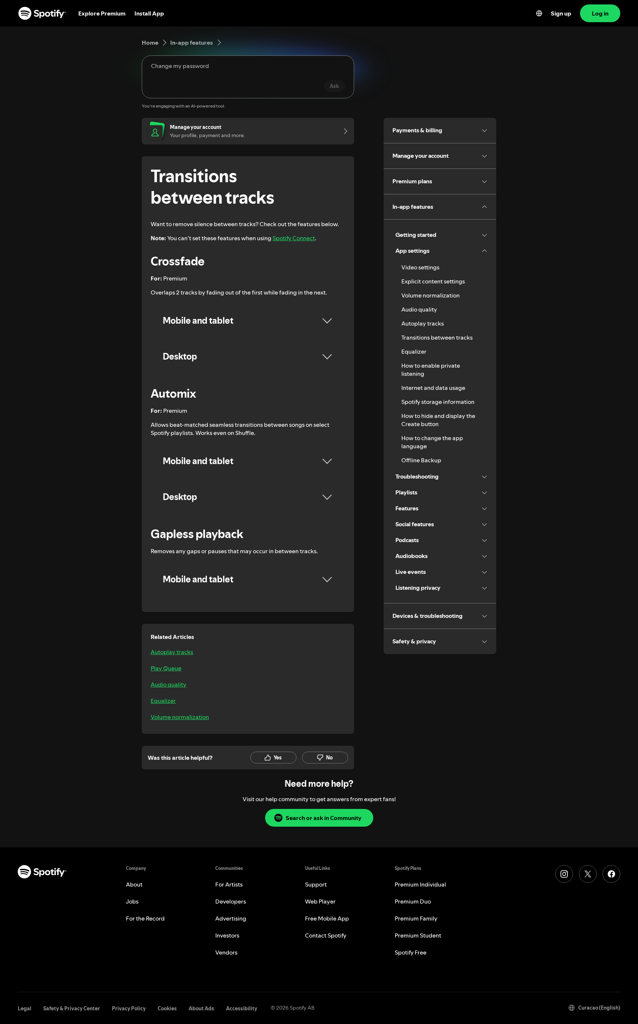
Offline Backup (421, 460)
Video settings (420, 267)
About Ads (201, 1008)
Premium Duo (413, 901)
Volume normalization (180, 717)
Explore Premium (102, 13)
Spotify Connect (293, 238)
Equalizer (163, 701)
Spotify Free (410, 952)
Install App (149, 13)
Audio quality (168, 684)
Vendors (226, 952)
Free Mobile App (327, 918)
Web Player (320, 901)
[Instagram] (564, 874)
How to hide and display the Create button (438, 420)
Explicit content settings (433, 281)
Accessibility (241, 1008)
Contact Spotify (325, 935)
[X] (588, 874)
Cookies (167, 1008)
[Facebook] (611, 874)
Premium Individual (420, 884)
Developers (230, 901)
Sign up (561, 13)
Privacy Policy (129, 1008)
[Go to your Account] (343, 131)
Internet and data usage (433, 388)
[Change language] (539, 13)
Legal (24, 1008)
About (134, 884)
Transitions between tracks (437, 337)
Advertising (230, 918)
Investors (227, 935)
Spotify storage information (437, 402)
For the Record (145, 918)
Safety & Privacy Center (71, 1008)
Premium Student (418, 935)
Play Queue (166, 668)
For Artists (229, 884)
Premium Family (416, 918)
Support (316, 884)
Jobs (132, 901)
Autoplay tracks (172, 652)
